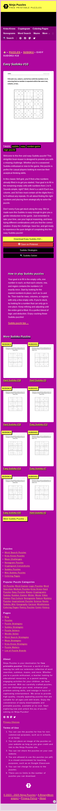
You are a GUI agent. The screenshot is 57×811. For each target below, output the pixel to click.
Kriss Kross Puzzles (15, 556)
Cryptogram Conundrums (17, 566)
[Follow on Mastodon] (30, 38)
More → (46, 33)
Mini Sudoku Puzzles (15, 573)
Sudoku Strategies (28, 250)
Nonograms (9, 33)
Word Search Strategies (17, 637)
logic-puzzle (9, 150)
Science (38, 601)
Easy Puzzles (18, 592)
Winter (31, 595)
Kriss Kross (36, 589)
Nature (39, 598)
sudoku (15, 146)
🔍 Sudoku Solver (28, 255)
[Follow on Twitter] (34, 38)
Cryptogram (24, 29)
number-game (33, 146)
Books (45, 601)
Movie (38, 595)
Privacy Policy (29, 798)
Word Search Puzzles (15, 552)
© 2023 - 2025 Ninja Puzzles (20, 795)
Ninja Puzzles (17, 4)
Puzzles (14, 52)
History (45, 607)
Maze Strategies (13, 640)
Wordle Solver (12, 634)
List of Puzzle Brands (15, 650)
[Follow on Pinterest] (20, 38)
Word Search (24, 33)
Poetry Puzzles (27, 607)
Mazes (37, 33)
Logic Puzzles (36, 586)
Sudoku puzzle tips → (18, 323)
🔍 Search (8, 38)
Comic (38, 607)
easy (23, 146)
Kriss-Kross (9, 29)
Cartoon (32, 604)
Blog (7, 617)
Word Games (21, 586)
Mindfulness (43, 604)
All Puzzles (8, 586)
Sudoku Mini (9, 604)
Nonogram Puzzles (14, 562)
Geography (22, 604)
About (43, 798)
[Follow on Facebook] (25, 38)
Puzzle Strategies (13, 624)
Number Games (19, 595)
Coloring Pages (40, 29)
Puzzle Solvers (12, 630)
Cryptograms (39, 592)
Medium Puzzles (22, 589)
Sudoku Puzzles (20, 336)
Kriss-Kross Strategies (16, 644)
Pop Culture (17, 598)
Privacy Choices (11, 722)
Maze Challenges (13, 559)
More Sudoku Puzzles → (15, 519)
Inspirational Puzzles (22, 601)
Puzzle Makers (12, 647)
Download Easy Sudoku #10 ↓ (28, 239)
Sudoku (28, 52)
